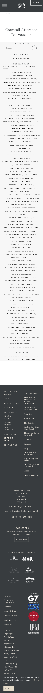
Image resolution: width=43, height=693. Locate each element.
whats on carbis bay (30, 337)
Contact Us (10, 445)
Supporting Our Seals (31, 459)
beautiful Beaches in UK (21, 102)
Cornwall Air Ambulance (30, 453)
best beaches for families (21, 115)
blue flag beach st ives (21, 145)
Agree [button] (8, 689)
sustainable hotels (21, 297)
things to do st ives (21, 320)
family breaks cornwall (28, 201)
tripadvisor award (11, 337)
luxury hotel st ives (21, 241)
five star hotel (21, 214)
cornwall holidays (13, 188)
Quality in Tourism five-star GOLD (21, 267)
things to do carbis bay (21, 304)
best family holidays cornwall (21, 125)
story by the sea (30, 294)
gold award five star (21, 221)
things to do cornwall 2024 (21, 310)
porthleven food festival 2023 (21, 264)
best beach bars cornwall (21, 105)
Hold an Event (8, 417)
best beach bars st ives (21, 109)
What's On (10, 434)
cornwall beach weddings (21, 178)
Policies (7, 596)
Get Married (11, 412)
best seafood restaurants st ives (21, 138)
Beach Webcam (31, 475)
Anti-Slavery (10, 620)
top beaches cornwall (21, 324)
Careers (27, 444)
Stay (6, 399)
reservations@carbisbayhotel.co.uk (21, 511)
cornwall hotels (30, 188)
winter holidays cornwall (21, 347)
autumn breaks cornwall (21, 75)
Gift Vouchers (30, 394)
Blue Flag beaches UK (21, 152)
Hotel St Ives (9, 228)
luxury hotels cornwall (21, 244)
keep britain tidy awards (28, 228)
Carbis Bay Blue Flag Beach (31, 428)
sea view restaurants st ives (21, 271)
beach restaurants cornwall (21, 85)
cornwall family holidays (21, 185)
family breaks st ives (21, 204)
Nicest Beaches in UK (27, 254)
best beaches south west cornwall (21, 118)
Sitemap (7, 607)
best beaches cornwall (21, 112)
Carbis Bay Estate (12, 356)
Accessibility (10, 611)
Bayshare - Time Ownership (31, 465)
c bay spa (30, 155)
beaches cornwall (11, 92)
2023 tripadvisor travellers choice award (18, 68)
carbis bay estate (22, 165)
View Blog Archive (21, 58)
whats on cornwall (22, 340)
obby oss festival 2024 (21, 257)
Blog (26, 448)
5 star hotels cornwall (22, 72)
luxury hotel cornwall (21, 238)
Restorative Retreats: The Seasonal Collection (30, 400)
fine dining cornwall (27, 211)
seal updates (18, 274)
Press (26, 471)
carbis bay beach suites (14, 161)
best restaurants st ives (21, 132)
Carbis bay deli (33, 161)
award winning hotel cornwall (17, 82)
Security (8, 625)
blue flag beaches (21, 148)
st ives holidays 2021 (21, 284)
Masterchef (10, 254)
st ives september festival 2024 (21, 291)
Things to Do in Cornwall (31, 434)
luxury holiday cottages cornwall (21, 234)
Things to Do (11, 359)
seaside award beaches (17, 277)
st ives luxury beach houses (21, 287)
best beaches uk (10, 122)
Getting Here (8, 439)
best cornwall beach (29, 122)
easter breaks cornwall (21, 191)
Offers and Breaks (10, 393)
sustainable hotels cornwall (21, 300)
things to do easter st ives (21, 317)
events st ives (9, 201)
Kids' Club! (29, 419)
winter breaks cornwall (21, 343)
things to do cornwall (21, 307)
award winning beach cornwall (21, 79)
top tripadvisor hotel (21, 334)
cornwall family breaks (21, 181)
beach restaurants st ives (21, 89)
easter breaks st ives (13, 195)
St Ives (33, 277)
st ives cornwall (13, 281)
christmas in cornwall (21, 171)
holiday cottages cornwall (21, 224)
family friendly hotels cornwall (21, 208)
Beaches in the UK (21, 95)
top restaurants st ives (21, 330)
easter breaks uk (32, 195)
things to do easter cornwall (21, 314)
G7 (34, 218)
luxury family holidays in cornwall (21, 231)
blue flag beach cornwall (21, 142)
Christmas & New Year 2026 (31, 408)
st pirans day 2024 (13, 294)
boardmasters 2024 (16, 155)
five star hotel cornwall (20, 218)
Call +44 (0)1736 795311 (21, 506)
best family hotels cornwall (21, 128)
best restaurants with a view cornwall (21, 135)
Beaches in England (30, 92)
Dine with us (11, 403)
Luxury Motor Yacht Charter (9, 426)
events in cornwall (29, 198)
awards (36, 82)
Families (28, 414)
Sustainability (10, 616)
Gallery (27, 439)
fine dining (10, 211)
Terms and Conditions (9, 601)
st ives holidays (30, 281)
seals (27, 274)
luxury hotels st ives (21, 247)
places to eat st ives (21, 261)
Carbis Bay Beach (21, 158)
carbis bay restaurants (21, 168)
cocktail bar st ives (13, 175)
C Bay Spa (9, 408)
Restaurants (24, 359)
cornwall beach (31, 175)
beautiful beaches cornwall (21, 99)
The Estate (29, 423)
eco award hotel (11, 198)
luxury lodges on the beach (21, 251)
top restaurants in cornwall (21, 327)
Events (34, 359)
